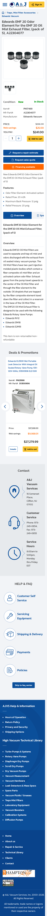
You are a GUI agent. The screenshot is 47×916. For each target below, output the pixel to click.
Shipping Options (14, 732)
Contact (9, 863)
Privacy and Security (16, 727)
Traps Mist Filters (14, 800)
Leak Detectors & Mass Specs (20, 785)
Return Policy (12, 722)
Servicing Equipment (24, 616)
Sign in (38, 4)
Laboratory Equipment (17, 805)
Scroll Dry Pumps (14, 766)
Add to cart (36, 138)
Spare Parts (11, 790)
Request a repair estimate (25, 152)
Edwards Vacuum (10, 16)
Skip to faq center (23, 685)
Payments (23, 652)
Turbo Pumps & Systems (18, 751)
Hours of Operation (15, 717)
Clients (9, 858)
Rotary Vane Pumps (15, 756)
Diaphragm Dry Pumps (17, 761)
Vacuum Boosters (14, 810)
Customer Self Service (26, 598)
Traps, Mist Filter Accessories (21, 12)
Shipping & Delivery (30, 634)
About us (10, 841)
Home (3, 12)
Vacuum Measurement (17, 776)
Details (13, 449)
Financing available (25, 167)
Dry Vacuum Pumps (15, 771)
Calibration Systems (15, 815)
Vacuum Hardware (15, 781)
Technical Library (14, 852)
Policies (22, 670)
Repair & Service (14, 847)
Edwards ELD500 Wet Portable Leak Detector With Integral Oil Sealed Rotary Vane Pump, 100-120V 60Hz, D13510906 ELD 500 (22, 366)
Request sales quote (25, 159)
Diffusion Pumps (14, 820)
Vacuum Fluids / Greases (18, 795)
